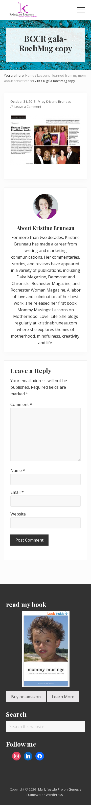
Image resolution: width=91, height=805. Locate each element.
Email (17, 492)
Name (17, 470)
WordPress (54, 794)
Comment (21, 404)
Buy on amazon (26, 696)
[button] (81, 10)
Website (18, 514)
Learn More (63, 696)
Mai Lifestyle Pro (50, 789)
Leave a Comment (27, 106)
